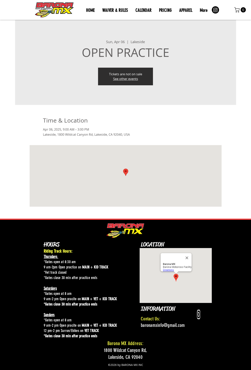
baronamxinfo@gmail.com (163, 325)
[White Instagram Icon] (198, 314)
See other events (125, 79)
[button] (240, 10)
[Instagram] (215, 10)
